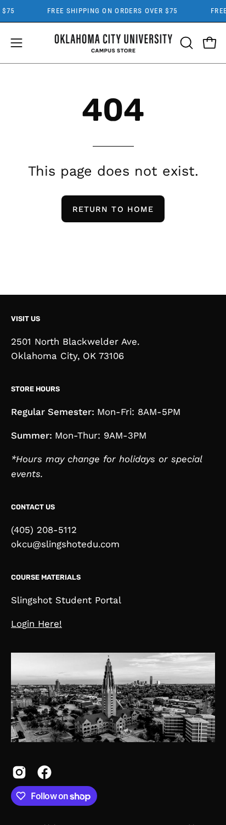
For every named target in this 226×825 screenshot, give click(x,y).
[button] (185, 42)
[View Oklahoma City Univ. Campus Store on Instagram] (19, 772)
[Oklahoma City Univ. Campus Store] (113, 43)
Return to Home (113, 209)
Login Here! (36, 623)
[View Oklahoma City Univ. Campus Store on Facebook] (44, 772)
